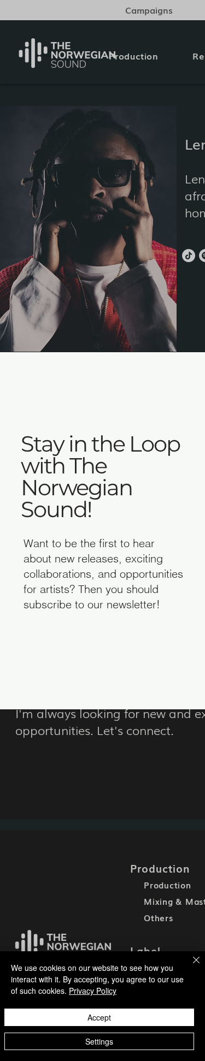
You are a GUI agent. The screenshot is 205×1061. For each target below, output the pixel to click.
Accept (99, 1017)
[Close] (190, 966)
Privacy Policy (92, 990)
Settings (99, 1041)
